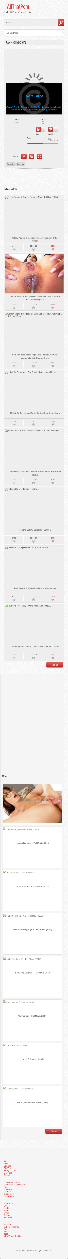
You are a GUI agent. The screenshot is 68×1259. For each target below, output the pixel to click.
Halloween (9, 1196)
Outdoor (7, 1215)
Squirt (6, 1231)
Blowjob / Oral (10, 1170)
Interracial (8, 1203)
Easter (7, 1187)
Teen (6, 1234)
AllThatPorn (18, 6)
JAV (5, 1206)
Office (6, 1213)
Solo (6, 1229)
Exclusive (11, 164)
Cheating (8, 1175)
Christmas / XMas (12, 1182)
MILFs (6, 1210)
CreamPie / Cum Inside (14, 1185)
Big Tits (7, 1168)
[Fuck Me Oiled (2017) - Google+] (39, 156)
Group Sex (9, 1194)
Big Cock (8, 1166)
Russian (7, 1225)
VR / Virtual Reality (12, 1236)
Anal (6, 1161)
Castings (8, 1173)
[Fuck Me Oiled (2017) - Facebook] (24, 156)
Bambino (20, 164)
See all (54, 665)
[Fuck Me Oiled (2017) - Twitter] (31, 156)
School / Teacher (11, 1227)
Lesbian (7, 1208)
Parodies (8, 1217)
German (7, 1192)
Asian (6, 1164)
